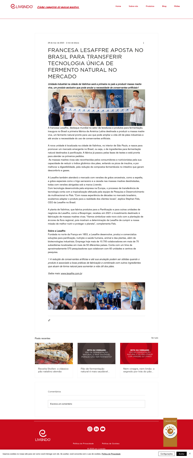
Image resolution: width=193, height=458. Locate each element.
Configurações (167, 453)
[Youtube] (102, 429)
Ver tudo (154, 338)
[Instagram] (89, 429)
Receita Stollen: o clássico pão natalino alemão (53, 370)
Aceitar (181, 453)
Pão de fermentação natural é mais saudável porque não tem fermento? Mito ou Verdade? (96, 370)
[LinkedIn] (96, 429)
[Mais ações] (143, 42)
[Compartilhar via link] (49, 320)
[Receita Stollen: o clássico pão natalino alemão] (54, 353)
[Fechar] (189, 454)
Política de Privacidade (111, 453)
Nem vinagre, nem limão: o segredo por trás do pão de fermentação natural (139, 370)
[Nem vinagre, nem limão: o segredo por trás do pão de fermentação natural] (139, 353)
